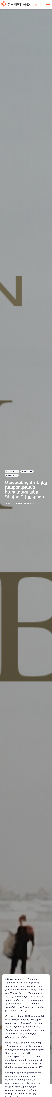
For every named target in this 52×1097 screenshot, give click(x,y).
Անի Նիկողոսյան (23, 503)
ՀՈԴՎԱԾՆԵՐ (11, 475)
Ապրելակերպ (12, 471)
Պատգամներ (27, 471)
